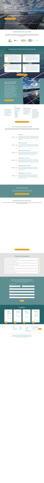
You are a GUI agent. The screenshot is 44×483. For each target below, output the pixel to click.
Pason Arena (4, 214)
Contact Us (20, 328)
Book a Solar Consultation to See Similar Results (22, 249)
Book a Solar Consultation (9, 100)
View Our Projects (20, 18)
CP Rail (3, 222)
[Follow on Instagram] (37, 331)
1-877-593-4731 (36, 320)
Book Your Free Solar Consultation (10, 18)
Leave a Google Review (28, 331)
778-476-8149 (27, 317)
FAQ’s (20, 329)
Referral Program (28, 330)
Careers (27, 329)
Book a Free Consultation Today (22, 74)
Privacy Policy (14, 329)
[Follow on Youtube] (35, 331)
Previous (4, 40)
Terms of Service (15, 328)
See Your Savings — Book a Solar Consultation (22, 121)
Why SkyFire (27, 328)
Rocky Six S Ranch (5, 207)
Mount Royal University (7, 243)
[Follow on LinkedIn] (34, 331)
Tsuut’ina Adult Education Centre (9, 236)
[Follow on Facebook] (32, 331)
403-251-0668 (9, 318)
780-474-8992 (18, 316)
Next (39, 40)
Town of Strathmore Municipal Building (10, 229)
